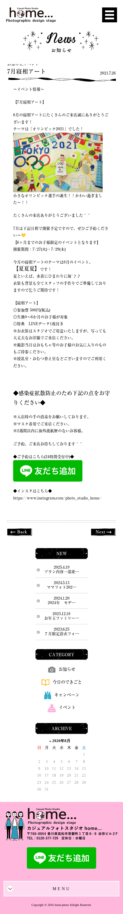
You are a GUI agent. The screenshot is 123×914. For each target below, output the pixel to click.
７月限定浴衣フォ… (61, 634)
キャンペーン (66, 695)
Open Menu (109, 14)
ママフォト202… (61, 587)
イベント (31, 64)
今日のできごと (67, 682)
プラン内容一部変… (61, 572)
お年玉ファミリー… (61, 618)
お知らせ (15, 64)
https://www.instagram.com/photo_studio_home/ (57, 498)
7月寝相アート (26, 71)
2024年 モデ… (62, 603)
